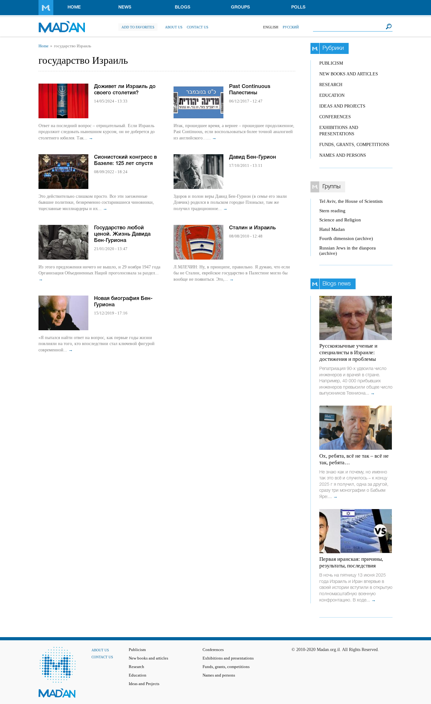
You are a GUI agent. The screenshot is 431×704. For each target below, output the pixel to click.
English (270, 27)
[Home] (61, 23)
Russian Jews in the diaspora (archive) (347, 250)
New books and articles (348, 74)
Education (332, 95)
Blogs (182, 7)
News (124, 7)
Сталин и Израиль (252, 228)
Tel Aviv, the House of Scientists (351, 201)
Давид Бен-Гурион (252, 157)
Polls (298, 7)
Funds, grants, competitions (354, 144)
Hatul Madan (332, 229)
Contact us (197, 27)
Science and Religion (340, 219)
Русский (291, 27)
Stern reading (332, 210)
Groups (240, 7)
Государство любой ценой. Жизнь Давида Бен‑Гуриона (122, 234)
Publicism (331, 63)
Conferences (335, 116)
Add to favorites (137, 27)
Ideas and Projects (342, 106)
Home (74, 7)
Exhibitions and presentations (228, 658)
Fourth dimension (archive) (346, 238)
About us (173, 27)
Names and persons (342, 155)
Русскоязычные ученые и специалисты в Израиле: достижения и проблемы (348, 352)
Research (330, 84)
